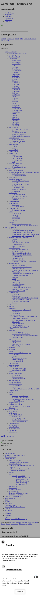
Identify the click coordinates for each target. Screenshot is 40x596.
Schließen (20, 591)
